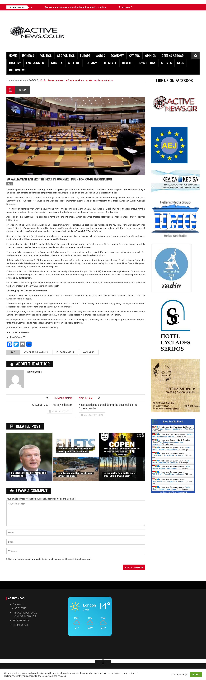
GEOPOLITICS (66, 56)
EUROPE (85, 56)
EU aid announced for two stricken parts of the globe (75, 474)
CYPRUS (134, 56)
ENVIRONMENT (36, 63)
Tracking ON (182, 492)
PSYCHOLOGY (147, 63)
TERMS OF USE (21, 624)
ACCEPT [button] (196, 674)
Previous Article (63, 398)
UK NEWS (28, 56)
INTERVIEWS (17, 70)
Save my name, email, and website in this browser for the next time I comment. (50, 558)
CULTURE (74, 63)
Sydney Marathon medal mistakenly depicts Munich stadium (54, 7)
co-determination (36, 352)
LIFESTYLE (110, 63)
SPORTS (166, 63)
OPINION (150, 56)
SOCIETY (57, 63)
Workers (88, 352)
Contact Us (18, 604)
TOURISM (91, 63)
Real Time (172, 492)
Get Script (163, 492)
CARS (180, 63)
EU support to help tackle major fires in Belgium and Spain (120, 474)
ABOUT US (20, 608)
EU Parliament (65, 352)
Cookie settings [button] (179, 674)
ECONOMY (117, 56)
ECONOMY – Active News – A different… (169, 455)
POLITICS (45, 56)
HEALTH (127, 63)
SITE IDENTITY (21, 620)
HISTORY (15, 63)
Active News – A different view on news (171, 449)
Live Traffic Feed (173, 421)
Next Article (86, 398)
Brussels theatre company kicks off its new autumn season (122, 450)
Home (13, 56)
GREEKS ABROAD (173, 56)
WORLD (100, 56)
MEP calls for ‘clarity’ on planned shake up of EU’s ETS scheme (74, 450)
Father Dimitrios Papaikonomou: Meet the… (176, 429)
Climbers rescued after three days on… (172, 435)
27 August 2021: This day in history (52, 404)
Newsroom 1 (34, 371)
